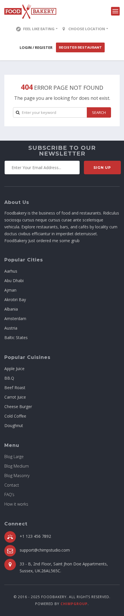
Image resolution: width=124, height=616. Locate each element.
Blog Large (14, 456)
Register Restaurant (80, 47)
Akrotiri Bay (15, 299)
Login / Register (36, 47)
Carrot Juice (15, 397)
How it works (16, 504)
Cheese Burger (18, 406)
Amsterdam (15, 318)
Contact (11, 485)
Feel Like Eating (39, 28)
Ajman (10, 290)
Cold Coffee (15, 416)
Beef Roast (14, 387)
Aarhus (10, 271)
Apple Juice (14, 368)
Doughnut (13, 425)
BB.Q (9, 378)
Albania (11, 309)
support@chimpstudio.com (45, 550)
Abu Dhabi (14, 280)
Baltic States (16, 337)
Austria (10, 328)
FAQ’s (9, 494)
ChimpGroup (74, 603)
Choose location (86, 28)
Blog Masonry (16, 475)
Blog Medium (16, 466)
